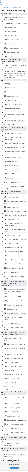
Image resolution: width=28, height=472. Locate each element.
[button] (1, 1)
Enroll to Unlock (14, 468)
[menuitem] (1, 3)
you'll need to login (20, 466)
